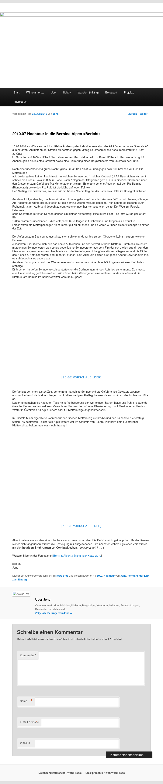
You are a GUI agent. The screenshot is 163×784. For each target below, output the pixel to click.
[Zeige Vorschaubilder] (81, 377)
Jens (56, 114)
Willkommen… (35, 92)
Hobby (67, 92)
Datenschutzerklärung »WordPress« (60, 773)
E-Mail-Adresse (29, 722)
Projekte (129, 92)
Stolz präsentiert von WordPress (105, 773)
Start (17, 92)
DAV (99, 575)
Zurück (131, 114)
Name (26, 701)
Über (53, 92)
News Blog (61, 575)
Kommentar (28, 655)
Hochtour (109, 575)
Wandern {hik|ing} (88, 92)
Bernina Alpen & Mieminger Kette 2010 (77, 555)
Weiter (145, 114)
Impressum (20, 101)
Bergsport (111, 92)
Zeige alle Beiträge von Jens (54, 613)
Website (25, 743)
